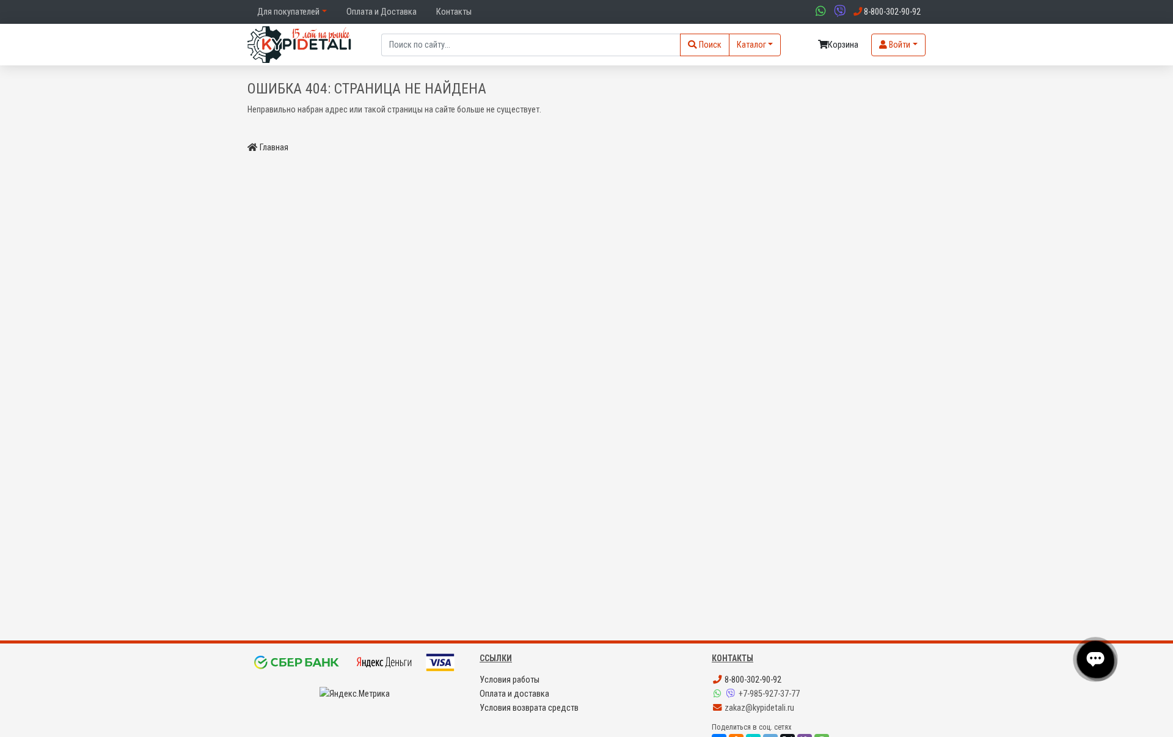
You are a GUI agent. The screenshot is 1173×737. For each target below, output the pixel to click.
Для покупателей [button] (288, 12)
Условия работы (509, 680)
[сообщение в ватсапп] (819, 12)
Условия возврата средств (529, 708)
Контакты (454, 12)
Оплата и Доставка (381, 12)
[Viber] (732, 694)
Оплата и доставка (514, 694)
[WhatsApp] (718, 694)
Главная (274, 147)
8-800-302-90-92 (752, 680)
